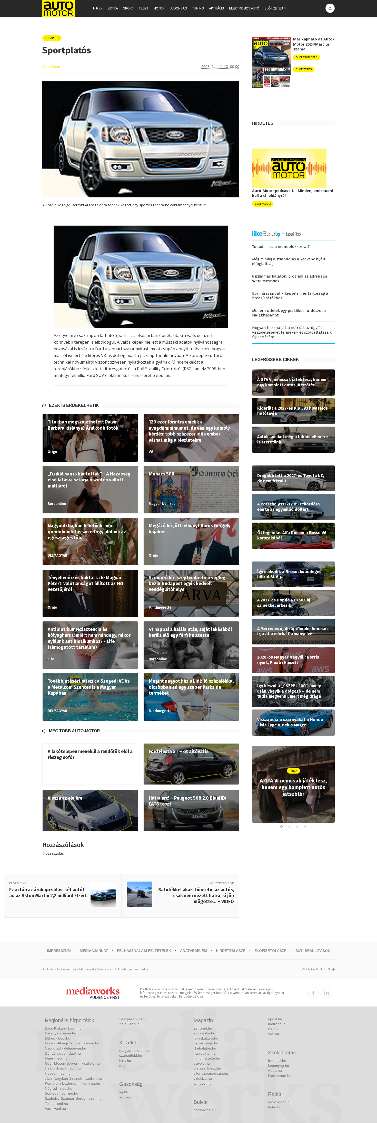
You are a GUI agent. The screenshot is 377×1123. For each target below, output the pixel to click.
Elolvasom (263, 203)
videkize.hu (203, 1078)
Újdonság (178, 8)
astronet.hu (203, 1028)
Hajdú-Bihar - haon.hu (63, 1068)
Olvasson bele (307, 57)
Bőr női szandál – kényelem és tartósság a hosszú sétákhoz (290, 295)
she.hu (273, 1034)
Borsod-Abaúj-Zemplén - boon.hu (72, 1043)
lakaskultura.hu (206, 1038)
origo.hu (126, 1066)
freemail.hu (277, 1060)
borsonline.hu (205, 1110)
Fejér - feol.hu (56, 1058)
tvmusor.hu (203, 1083)
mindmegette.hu (207, 1058)
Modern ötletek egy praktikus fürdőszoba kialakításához (289, 312)
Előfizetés (273, 8)
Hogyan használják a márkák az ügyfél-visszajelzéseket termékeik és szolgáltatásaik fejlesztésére (292, 332)
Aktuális (216, 8)
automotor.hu (204, 1033)
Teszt (143, 8)
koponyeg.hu (278, 1066)
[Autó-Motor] (58, 8)
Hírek (98, 8)
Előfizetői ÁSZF (270, 951)
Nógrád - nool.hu (58, 1088)
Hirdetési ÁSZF (230, 951)
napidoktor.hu (205, 1053)
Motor (159, 8)
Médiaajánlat (94, 951)
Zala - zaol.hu (130, 1024)
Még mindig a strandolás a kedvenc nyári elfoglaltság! (288, 261)
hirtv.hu (125, 1060)
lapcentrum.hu (279, 1076)
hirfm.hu (274, 1107)
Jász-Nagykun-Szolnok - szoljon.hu (73, 1078)
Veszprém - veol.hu (135, 1019)
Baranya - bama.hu (60, 1033)
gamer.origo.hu (206, 1043)
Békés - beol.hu (57, 1038)
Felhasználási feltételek (144, 951)
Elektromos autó (244, 8)
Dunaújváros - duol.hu (63, 1053)
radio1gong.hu (280, 1102)
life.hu (273, 1029)
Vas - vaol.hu (55, 1108)
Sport (128, 8)
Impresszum (59, 951)
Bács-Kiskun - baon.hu (63, 1028)
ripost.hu (275, 1019)
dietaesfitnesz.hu (207, 1068)
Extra (113, 8)
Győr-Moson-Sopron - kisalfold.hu (72, 1063)
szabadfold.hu (130, 1055)
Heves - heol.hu (58, 1073)
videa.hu (275, 1070)
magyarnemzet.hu (134, 1050)
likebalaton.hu (205, 1048)
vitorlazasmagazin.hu (211, 1073)
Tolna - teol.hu (56, 1103)
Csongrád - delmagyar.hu (65, 1048)
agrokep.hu (128, 1097)
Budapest (52, 38)
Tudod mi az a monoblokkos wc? (281, 246)
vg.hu (123, 1092)
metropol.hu (277, 1024)
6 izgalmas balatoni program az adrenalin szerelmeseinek (289, 278)
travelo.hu (202, 1063)
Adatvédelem (193, 951)
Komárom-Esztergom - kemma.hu (72, 1083)
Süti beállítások (312, 951)
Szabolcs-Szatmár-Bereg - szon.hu (73, 1098)
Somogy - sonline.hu (61, 1093)
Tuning (198, 8)
